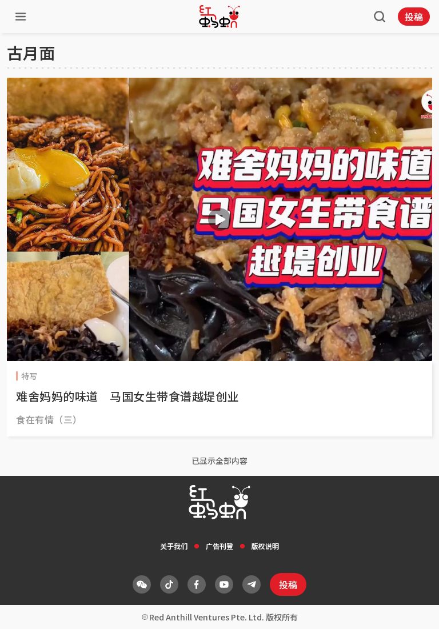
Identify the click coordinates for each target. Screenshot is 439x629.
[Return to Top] (413, 608)
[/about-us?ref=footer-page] (142, 584)
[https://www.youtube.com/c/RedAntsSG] (224, 584)
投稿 (414, 16)
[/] (219, 16)
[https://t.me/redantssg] (251, 584)
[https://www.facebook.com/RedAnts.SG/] (196, 584)
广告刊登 (219, 546)
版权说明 (265, 546)
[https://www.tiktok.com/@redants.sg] (169, 584)
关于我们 (173, 546)
